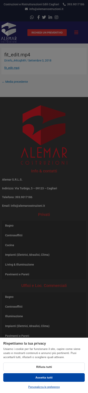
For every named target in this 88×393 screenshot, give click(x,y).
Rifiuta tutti (44, 366)
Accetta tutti (44, 377)
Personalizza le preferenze (44, 387)
